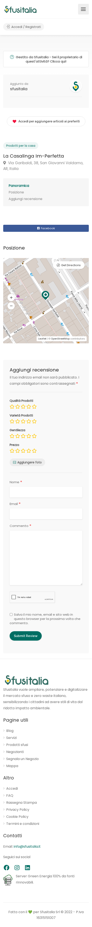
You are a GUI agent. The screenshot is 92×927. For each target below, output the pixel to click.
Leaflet (42, 338)
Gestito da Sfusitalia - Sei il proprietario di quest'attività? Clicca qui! (48, 59)
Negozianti (15, 752)
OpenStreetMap (60, 338)
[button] (11, 306)
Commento (20, 526)
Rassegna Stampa (21, 802)
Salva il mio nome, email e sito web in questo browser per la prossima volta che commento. (45, 618)
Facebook (47, 228)
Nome (16, 482)
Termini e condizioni (22, 823)
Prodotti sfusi (17, 745)
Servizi (11, 738)
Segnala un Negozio (22, 759)
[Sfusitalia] (20, 9)
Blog (9, 730)
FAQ (9, 795)
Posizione (16, 192)
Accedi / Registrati (25, 27)
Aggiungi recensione (25, 198)
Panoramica (19, 185)
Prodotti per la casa (20, 146)
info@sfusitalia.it (27, 846)
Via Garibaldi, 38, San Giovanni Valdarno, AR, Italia (43, 165)
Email (15, 504)
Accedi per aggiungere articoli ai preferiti (49, 121)
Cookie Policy (17, 816)
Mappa (12, 766)
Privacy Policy (17, 809)
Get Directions (71, 265)
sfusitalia (18, 88)
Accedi (12, 788)
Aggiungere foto (29, 462)
